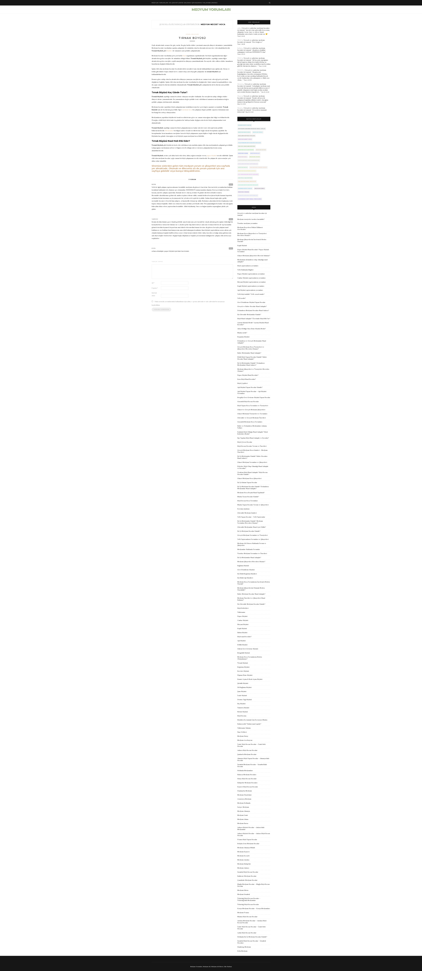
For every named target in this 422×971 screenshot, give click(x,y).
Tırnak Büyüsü (192, 38)
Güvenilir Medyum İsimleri (247, 513)
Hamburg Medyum (244, 947)
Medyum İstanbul (243, 894)
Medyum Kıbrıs (242, 890)
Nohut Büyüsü (242, 712)
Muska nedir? (242, 333)
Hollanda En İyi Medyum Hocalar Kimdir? (252, 937)
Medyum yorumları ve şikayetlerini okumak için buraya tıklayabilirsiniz (185, 3)
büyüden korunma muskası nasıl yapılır (251, 128)
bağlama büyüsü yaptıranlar (248, 163)
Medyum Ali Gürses (217, 966)
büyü (184, 56)
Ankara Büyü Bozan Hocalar (247, 750)
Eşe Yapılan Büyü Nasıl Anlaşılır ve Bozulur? (253, 438)
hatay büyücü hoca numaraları (248, 160)
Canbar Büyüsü (242, 620)
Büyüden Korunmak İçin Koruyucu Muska (252, 720)
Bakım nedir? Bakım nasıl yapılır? (249, 724)
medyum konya (260, 188)
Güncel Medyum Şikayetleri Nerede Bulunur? (253, 256)
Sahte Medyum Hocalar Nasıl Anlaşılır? (251, 594)
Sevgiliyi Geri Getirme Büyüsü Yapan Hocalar (253, 397)
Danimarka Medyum (244, 791)
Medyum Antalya (243, 860)
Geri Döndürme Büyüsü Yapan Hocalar (251, 302)
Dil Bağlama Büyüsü (244, 687)
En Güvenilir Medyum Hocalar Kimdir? (251, 604)
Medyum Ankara (243, 868)
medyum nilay (255, 153)
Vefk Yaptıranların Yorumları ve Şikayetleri (253, 539)
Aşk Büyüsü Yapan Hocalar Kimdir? (250, 387)
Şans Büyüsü (241, 691)
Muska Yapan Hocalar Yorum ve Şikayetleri (253, 505)
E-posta (155, 288)
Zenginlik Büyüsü (243, 653)
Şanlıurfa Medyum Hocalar (246, 754)
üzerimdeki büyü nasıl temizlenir (249, 199)
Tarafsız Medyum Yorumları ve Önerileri (252, 553)
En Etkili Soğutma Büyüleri (247, 574)
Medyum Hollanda (243, 803)
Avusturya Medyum (244, 799)
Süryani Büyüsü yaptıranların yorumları (251, 282)
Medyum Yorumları (196, 966)
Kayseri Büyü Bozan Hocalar (247, 787)
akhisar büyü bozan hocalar (248, 185)
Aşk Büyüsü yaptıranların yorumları (250, 290)
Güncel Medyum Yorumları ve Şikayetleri (252, 462)
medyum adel (242, 156)
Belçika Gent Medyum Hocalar (248, 844)
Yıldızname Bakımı (244, 728)
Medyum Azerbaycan (244, 740)
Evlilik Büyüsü (242, 645)
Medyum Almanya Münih (246, 848)
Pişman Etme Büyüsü (244, 675)
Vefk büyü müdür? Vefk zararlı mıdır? (251, 294)
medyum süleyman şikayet (247, 170)
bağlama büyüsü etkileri (246, 135)
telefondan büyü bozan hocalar (249, 142)
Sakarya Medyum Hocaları (246, 775)
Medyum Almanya (243, 811)
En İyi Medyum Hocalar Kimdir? (248, 531)
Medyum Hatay (242, 736)
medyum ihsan (243, 153)
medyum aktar (261, 149)
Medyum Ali (206, 966)
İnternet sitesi (154, 294)
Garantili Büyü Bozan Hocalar (248, 402)
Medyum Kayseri (243, 852)
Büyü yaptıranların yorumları (247, 266)
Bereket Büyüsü (243, 671)
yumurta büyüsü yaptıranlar (247, 195)
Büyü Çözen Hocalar (244, 442)
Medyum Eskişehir (244, 864)
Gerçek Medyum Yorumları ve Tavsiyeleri (252, 535)
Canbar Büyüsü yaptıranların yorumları (251, 278)
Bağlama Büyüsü (243, 566)
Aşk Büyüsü (241, 641)
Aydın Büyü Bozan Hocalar (246, 933)
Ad (153, 283)
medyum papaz (258, 132)
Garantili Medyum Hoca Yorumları (249, 422)
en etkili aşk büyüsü (245, 178)
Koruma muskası (243, 509)
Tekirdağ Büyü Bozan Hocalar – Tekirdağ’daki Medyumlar (248, 899)
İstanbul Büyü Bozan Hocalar (247, 872)
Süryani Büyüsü (242, 624)
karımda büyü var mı (245, 188)
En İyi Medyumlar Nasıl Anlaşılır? (249, 557)
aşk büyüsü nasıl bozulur (247, 181)
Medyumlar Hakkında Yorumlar (248, 549)
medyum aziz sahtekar (246, 149)
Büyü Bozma (241, 716)
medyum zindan (243, 192)
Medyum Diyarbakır (244, 795)
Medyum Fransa (243, 913)
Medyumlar (169, 131)
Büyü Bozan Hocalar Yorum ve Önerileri (251, 446)
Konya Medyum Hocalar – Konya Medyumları (253, 908)
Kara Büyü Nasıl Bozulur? (246, 379)
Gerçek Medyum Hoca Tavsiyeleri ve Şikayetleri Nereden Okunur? (250, 348)
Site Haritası (228, 966)
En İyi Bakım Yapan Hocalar (247, 482)
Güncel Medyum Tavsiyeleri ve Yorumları (252, 414)
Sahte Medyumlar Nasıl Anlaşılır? (249, 353)
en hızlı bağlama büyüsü (246, 146)
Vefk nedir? (241, 298)
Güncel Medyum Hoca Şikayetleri (249, 478)
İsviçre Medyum (243, 807)
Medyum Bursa (242, 823)
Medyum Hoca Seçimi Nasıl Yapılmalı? (251, 493)
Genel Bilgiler (192, 34)
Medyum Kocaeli (243, 856)
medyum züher (255, 156)
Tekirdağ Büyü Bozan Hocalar (248, 904)
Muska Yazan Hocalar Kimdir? (248, 497)
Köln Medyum (242, 951)
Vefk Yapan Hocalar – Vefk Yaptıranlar (251, 517)
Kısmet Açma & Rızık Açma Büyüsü (249, 679)
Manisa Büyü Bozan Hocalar (247, 917)
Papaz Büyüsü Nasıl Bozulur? (247, 375)
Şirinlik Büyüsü (242, 683)
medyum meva (242, 167)
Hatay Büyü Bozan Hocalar (247, 779)
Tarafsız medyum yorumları (247, 223)
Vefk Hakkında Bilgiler (245, 270)
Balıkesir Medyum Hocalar (246, 876)
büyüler (169, 51)
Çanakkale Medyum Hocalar (247, 880)
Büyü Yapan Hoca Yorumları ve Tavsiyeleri (252, 406)
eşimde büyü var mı (244, 125)
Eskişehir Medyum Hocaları (247, 783)
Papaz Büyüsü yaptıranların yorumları (251, 274)
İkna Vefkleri (242, 732)
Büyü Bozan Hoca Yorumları (247, 501)
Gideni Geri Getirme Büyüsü (247, 649)
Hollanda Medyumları (245, 771)
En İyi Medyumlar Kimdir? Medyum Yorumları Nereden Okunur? (250, 522)
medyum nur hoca (244, 132)
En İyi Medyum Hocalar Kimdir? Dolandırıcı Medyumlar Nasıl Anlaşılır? (253, 488)
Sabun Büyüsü (242, 633)
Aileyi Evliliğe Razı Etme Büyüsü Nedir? (251, 329)
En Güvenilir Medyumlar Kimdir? (249, 315)
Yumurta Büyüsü (243, 708)
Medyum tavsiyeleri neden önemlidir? (251, 219)
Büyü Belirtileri (242, 608)
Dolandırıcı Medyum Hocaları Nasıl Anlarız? (253, 310)
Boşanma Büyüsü (243, 337)
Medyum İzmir (242, 815)
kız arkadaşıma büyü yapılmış (248, 174)
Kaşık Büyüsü (242, 246)
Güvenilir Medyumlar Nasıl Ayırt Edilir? (251, 527)
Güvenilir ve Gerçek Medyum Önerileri (251, 418)
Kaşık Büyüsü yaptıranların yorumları (250, 286)
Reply (230, 184)
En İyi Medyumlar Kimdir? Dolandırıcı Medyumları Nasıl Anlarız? (251, 364)
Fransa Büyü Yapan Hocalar (247, 839)
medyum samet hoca (245, 139)
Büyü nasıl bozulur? (244, 637)
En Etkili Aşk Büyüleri (245, 578)
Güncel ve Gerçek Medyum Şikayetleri (251, 410)
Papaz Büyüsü (242, 616)
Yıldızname (241, 612)
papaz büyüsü (211, 156)
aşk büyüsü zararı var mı (258, 167)
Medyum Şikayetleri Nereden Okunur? (251, 562)
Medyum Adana (242, 819)
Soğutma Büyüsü (243, 667)
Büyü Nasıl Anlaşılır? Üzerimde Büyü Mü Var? (253, 319)
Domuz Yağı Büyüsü (244, 700)
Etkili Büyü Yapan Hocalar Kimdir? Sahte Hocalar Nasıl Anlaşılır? (252, 358)
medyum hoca (187, 110)
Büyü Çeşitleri (242, 383)
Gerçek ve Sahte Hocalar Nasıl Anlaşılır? (252, 306)
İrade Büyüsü (242, 695)
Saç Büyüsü (241, 704)
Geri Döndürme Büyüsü (246, 570)
